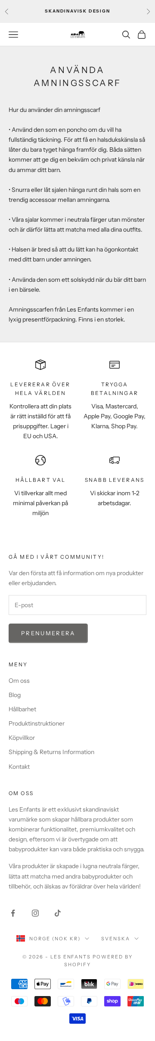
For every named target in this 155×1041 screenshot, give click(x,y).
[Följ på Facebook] (13, 913)
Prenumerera (48, 633)
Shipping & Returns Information (51, 752)
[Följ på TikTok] (57, 913)
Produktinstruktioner (37, 723)
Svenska (115, 939)
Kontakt (19, 766)
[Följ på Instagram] (35, 913)
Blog (15, 695)
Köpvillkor (22, 738)
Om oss (19, 680)
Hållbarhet (22, 709)
